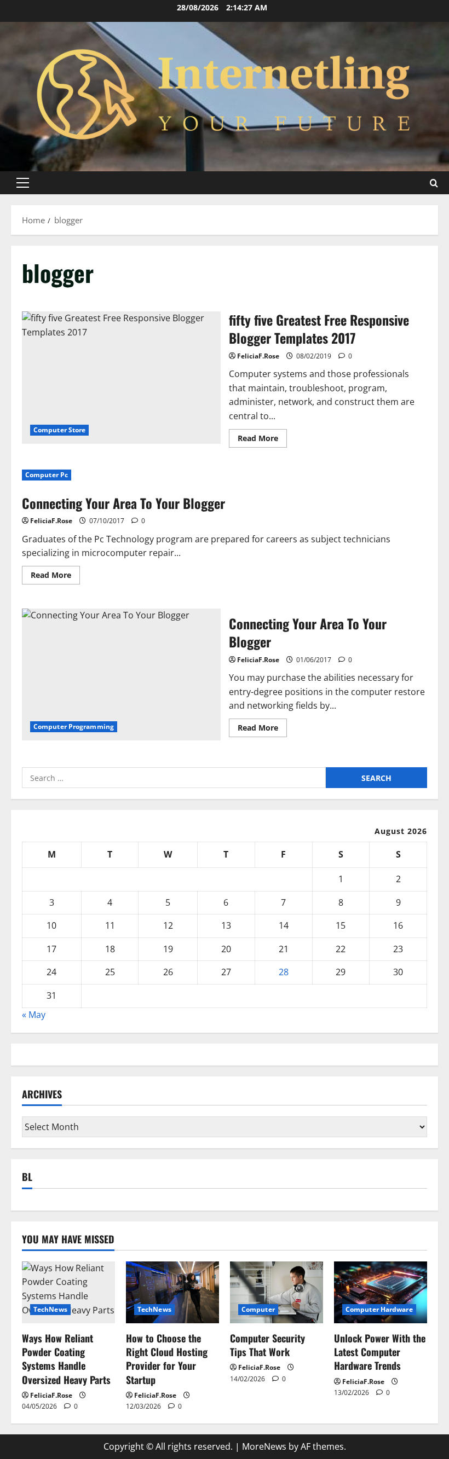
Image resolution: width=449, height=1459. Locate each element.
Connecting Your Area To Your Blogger (123, 503)
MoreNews (264, 1446)
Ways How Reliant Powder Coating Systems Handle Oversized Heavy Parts (66, 1359)
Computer (258, 1309)
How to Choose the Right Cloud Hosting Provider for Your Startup (167, 1359)
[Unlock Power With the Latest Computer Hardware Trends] (380, 1292)
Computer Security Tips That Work (267, 1345)
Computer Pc (46, 474)
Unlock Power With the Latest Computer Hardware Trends (379, 1352)
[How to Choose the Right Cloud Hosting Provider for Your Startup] (172, 1292)
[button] (22, 182)
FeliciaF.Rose (258, 356)
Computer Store (59, 430)
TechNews (50, 1309)
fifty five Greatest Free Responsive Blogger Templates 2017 (121, 377)
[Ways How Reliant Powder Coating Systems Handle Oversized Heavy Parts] (68, 1292)
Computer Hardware (379, 1309)
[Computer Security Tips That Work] (276, 1292)
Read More (262, 440)
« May (33, 1015)
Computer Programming (73, 726)
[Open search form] (434, 182)
